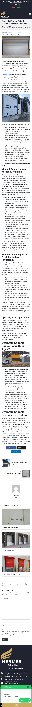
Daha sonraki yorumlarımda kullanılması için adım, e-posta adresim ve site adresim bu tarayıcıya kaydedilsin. (15, 633)
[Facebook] (13, 4)
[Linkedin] (16, 4)
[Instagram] (19, 4)
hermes (20, 32)
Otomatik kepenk (7, 74)
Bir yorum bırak (15, 34)
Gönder (5, 639)
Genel (7, 34)
